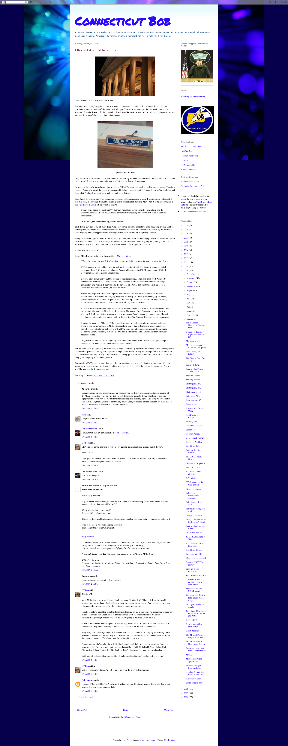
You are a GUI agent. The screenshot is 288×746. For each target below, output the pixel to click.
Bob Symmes (87, 680)
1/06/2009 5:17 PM (90, 436)
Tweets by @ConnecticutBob (193, 96)
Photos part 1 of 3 (193, 383)
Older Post (168, 709)
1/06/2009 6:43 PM (90, 465)
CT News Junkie (188, 165)
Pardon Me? (191, 429)
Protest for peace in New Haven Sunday (195, 642)
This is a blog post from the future (194, 666)
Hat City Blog (187, 151)
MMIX (189, 654)
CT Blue (184, 160)
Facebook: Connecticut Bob (192, 186)
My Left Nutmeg (124, 256)
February (191, 315)
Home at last (191, 404)
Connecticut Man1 (90, 428)
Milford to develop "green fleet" (194, 660)
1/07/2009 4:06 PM (90, 584)
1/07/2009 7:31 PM (90, 673)
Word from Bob (193, 446)
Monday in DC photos (195, 463)
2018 (186, 233)
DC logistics (191, 478)
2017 (186, 237)
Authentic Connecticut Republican (97, 485)
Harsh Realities (192, 630)
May (189, 302)
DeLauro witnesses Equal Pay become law (195, 334)
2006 (186, 697)
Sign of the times (193, 488)
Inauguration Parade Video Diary (194, 370)
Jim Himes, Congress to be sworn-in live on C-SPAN (196, 613)
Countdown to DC (193, 553)
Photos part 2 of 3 (193, 387)
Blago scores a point (194, 682)
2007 (186, 693)
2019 (186, 229)
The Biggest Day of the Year (196, 359)
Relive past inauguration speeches (192, 495)
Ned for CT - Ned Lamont (192, 146)
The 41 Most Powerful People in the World (195, 636)
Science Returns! (193, 364)
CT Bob (85, 442)
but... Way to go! (124, 432)
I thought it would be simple (195, 605)
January (190, 319)
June (189, 298)
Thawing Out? (192, 421)
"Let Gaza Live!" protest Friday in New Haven (194, 582)
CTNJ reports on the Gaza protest (194, 483)
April (189, 306)
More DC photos (193, 375)
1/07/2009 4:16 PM (90, 659)
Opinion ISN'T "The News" (195, 563)
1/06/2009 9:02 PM (90, 479)
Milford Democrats (189, 169)
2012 (186, 258)
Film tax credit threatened (192, 570)
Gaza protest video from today (194, 625)
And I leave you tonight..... (193, 416)
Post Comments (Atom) (131, 717)
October (190, 282)
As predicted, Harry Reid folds (194, 544)
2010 (186, 266)
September (191, 286)
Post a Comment (86, 696)
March (190, 310)
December (191, 274)
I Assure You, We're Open (194, 409)
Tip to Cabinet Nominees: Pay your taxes (195, 325)
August (190, 290)
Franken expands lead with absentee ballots (196, 649)
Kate (84, 414)
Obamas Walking (193, 433)
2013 (186, 254)
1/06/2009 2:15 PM (90, 408)
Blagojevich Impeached (196, 558)
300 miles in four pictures (193, 472)
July (189, 294)
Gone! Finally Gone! (195, 437)
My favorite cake (193, 340)
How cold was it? (193, 400)
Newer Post (82, 709)
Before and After (193, 396)
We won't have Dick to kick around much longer (195, 598)
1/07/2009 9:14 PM (90, 690)
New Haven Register (87, 204)
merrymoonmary (149, 740)
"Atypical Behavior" (194, 515)
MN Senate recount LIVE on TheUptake (196, 346)
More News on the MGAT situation (194, 590)
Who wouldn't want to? (196, 575)
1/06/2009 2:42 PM (90, 422)
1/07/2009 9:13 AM (90, 570)
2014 (186, 250)
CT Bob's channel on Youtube (193, 211)
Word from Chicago (194, 549)
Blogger (171, 740)
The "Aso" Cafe (193, 467)
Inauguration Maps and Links (196, 527)
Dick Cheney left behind (193, 353)
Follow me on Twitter (190, 181)
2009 (186, 270)
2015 (186, 245)
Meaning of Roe (193, 379)
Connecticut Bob (123, 20)
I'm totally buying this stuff (195, 510)
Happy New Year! (193, 678)
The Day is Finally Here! (194, 458)
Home (125, 709)
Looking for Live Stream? (193, 451)
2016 (186, 241)
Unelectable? (191, 620)
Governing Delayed (194, 425)
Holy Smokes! (88, 536)
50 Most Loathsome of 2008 (195, 538)
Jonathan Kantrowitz (189, 155)
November (191, 278)
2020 (186, 225)
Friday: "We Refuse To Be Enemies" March (196, 520)
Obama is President (194, 442)
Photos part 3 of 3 (193, 391)
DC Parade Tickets (194, 532)
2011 (186, 262)
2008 (186, 688)
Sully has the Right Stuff (194, 503)
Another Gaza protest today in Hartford (195, 673)
